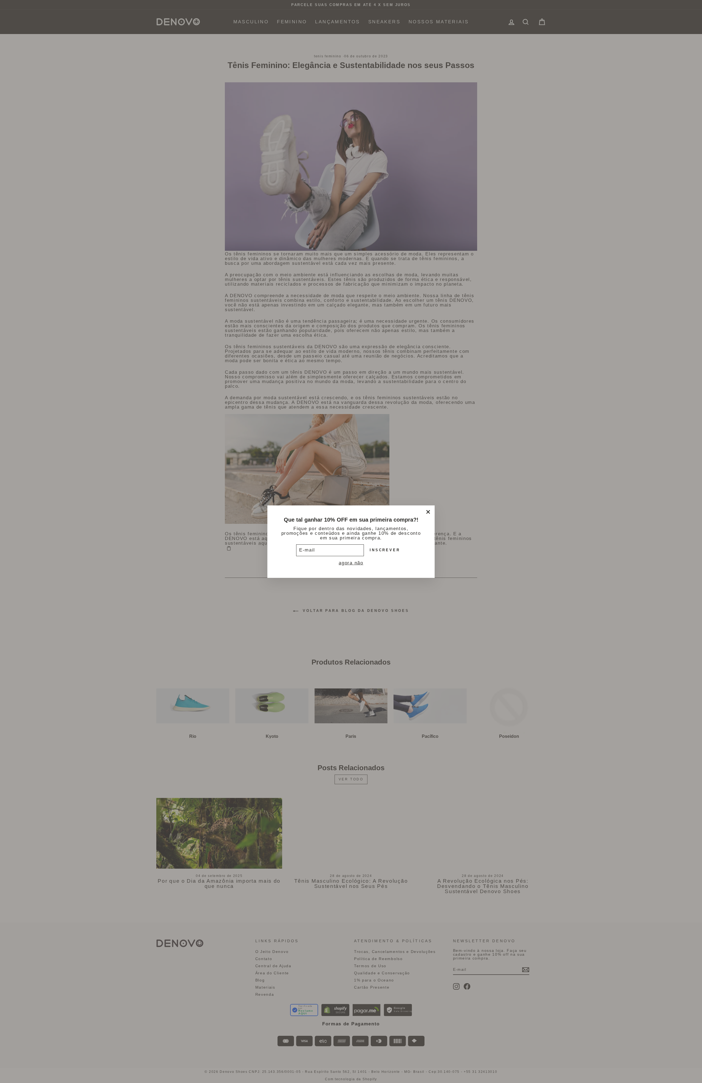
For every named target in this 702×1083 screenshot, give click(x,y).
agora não (351, 562)
